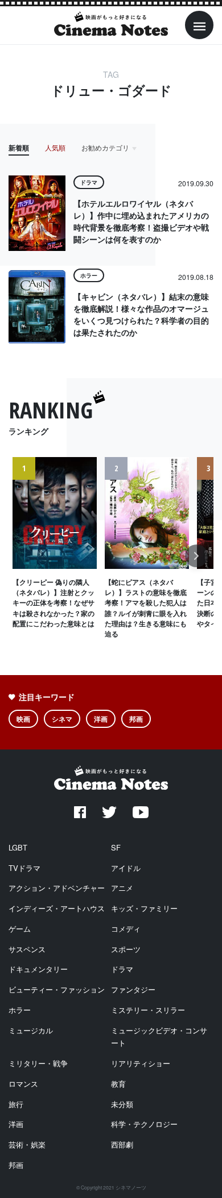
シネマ (62, 719)
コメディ (126, 928)
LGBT (18, 847)
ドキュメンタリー (38, 969)
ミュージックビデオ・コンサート (159, 1037)
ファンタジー (133, 989)
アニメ (122, 887)
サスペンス (27, 949)
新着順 (19, 148)
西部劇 (122, 1144)
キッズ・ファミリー (144, 908)
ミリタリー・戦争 (38, 1063)
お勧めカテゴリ (105, 147)
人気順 (55, 147)
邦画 (136, 719)
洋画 (101, 719)
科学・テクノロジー (144, 1124)
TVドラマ (24, 867)
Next (196, 561)
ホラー (20, 1009)
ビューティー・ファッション (57, 989)
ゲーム (20, 928)
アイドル (126, 867)
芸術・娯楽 (27, 1144)
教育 (118, 1083)
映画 (23, 719)
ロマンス (23, 1083)
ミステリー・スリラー (148, 1009)
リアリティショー (140, 1063)
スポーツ (126, 949)
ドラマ (122, 969)
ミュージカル (31, 1030)
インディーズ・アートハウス (57, 908)
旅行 (16, 1104)
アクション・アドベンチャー (57, 887)
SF (116, 847)
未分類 (122, 1104)
